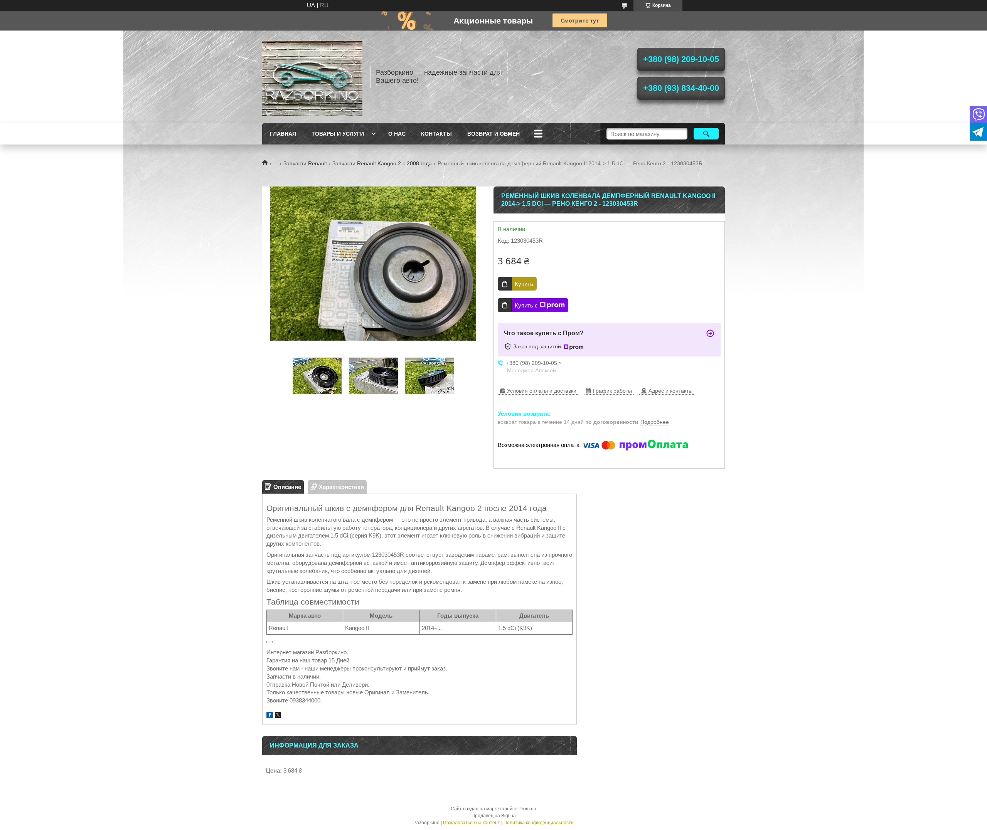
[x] (278, 715)
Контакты (436, 134)
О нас (397, 134)
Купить (524, 284)
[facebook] (269, 715)
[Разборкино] (312, 76)
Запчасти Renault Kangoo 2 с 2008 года (382, 163)
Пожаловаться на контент (471, 822)
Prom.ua (527, 809)
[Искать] (706, 133)
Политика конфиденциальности (539, 822)
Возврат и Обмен (493, 134)
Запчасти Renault (305, 163)
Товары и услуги (338, 134)
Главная (283, 134)
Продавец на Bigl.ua (494, 815)
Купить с (526, 305)
